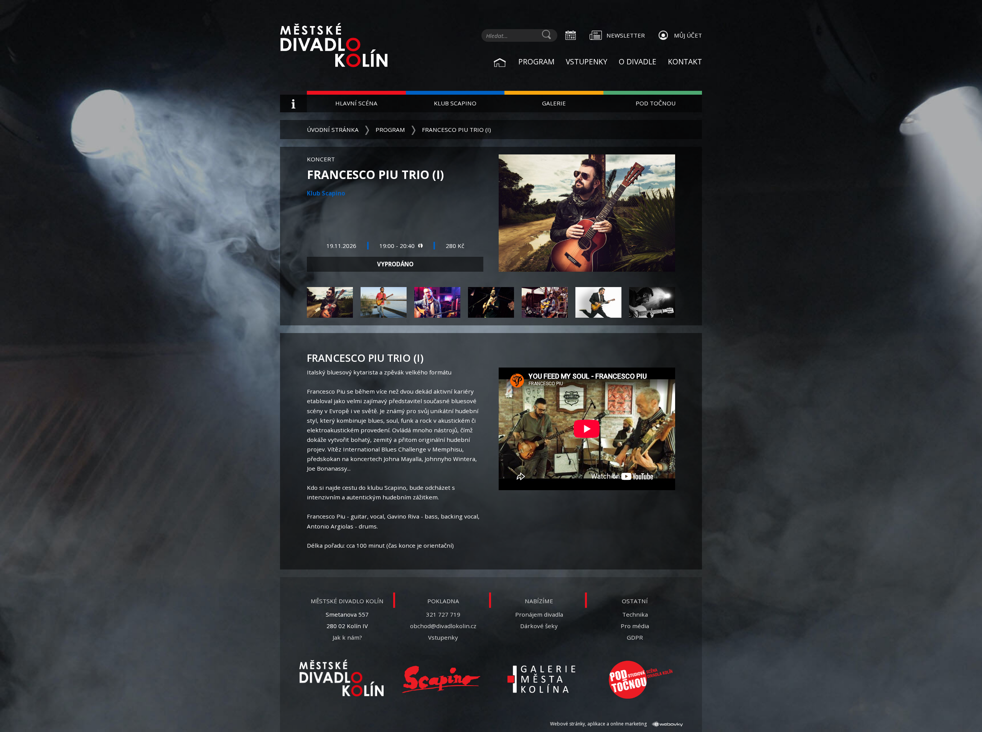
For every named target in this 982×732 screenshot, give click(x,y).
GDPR (635, 637)
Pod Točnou (656, 103)
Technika (635, 614)
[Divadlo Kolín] (345, 46)
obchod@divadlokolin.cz (443, 626)
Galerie (554, 103)
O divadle (637, 61)
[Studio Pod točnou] (640, 679)
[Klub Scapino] (441, 679)
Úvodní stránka (333, 129)
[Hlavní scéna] (341, 678)
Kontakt (685, 61)
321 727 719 (443, 614)
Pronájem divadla (539, 614)
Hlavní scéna (356, 103)
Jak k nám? (347, 637)
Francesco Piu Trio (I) (456, 129)
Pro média (635, 626)
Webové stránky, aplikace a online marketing (599, 724)
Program (536, 61)
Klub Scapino (455, 103)
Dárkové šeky (539, 626)
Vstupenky (586, 61)
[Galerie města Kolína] (541, 679)
